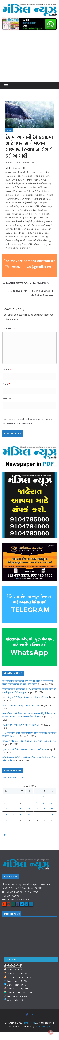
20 (29, 814)
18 (13, 814)
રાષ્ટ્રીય (9, 130)
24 (5, 820)
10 (5, 808)
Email (6, 384)
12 (21, 808)
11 (13, 808)
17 (5, 814)
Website (7, 398)
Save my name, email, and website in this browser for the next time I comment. (27, 421)
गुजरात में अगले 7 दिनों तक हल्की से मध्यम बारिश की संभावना (25, 749)
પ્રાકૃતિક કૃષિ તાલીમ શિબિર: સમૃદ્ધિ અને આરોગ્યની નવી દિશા (29, 741)
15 (44, 808)
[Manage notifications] (50, 1032)
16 (52, 808)
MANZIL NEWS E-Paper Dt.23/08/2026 (21, 705)
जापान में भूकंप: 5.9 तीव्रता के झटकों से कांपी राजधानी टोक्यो (25, 697)
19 (21, 814)
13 (29, 808)
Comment (8, 328)
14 (36, 808)
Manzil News (28, 162)
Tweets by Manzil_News (13, 777)
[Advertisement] (29, 58)
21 (36, 814)
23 (52, 814)
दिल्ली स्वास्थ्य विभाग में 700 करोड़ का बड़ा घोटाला (21, 724)
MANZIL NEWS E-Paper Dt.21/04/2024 (27, 283)
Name (6, 369)
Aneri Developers (43, 1026)
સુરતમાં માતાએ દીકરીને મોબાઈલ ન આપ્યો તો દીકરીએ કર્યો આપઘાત (30, 293)
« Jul (4, 834)
